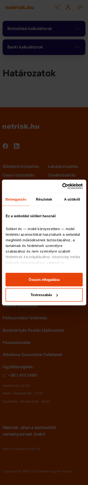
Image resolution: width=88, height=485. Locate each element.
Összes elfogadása (44, 279)
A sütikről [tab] (72, 199)
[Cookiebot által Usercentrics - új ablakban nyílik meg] (63, 186)
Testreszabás (41, 295)
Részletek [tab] (44, 199)
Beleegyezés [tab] (15, 199)
